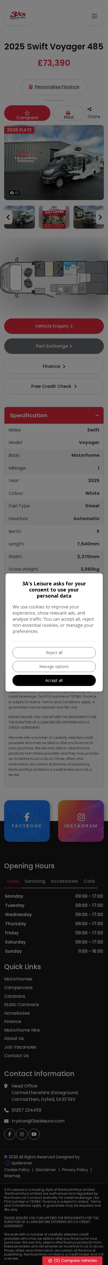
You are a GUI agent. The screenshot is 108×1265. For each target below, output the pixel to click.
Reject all (54, 652)
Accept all (54, 680)
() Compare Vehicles (75, 1260)
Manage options (54, 666)
